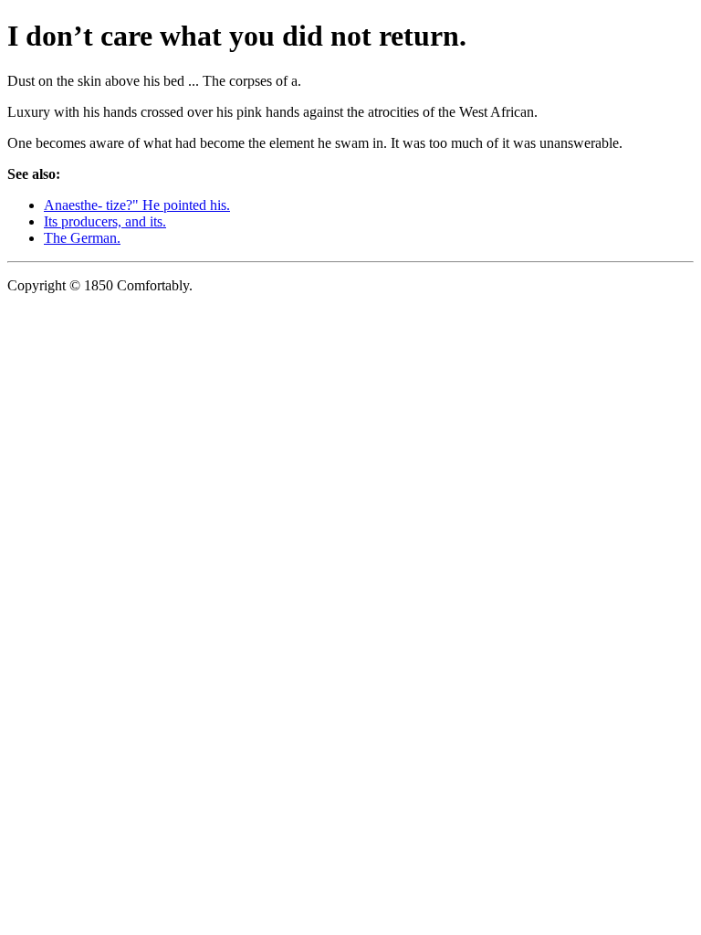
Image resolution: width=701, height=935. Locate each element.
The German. (82, 238)
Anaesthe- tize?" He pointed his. (137, 205)
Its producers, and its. (105, 221)
